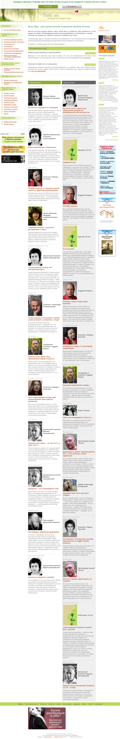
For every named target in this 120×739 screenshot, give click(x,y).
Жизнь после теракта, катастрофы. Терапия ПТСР (76, 86)
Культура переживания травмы (76, 385)
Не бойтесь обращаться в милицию (43, 107)
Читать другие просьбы (112, 139)
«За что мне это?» (32, 419)
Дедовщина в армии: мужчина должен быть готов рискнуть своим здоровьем (79, 454)
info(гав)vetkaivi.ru (48, 736)
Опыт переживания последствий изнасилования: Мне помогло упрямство (42, 399)
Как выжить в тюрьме (10, 109)
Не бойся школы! (70, 206)
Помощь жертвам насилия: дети (71, 517)
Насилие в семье (32, 205)
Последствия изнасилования (35, 378)
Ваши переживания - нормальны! (42, 147)
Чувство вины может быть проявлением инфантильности (41, 358)
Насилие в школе (32, 167)
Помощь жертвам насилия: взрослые (12, 69)
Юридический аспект (10, 122)
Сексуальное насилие (10, 98)
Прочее (6, 113)
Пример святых (8, 59)
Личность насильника (68, 662)
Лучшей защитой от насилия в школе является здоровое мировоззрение (43, 189)
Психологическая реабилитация (36, 555)
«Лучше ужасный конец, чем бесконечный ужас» (40, 268)
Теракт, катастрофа (9, 111)
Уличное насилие (67, 279)
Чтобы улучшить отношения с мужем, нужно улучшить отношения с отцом (44, 319)
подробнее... (115, 79)
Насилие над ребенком (11, 100)
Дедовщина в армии (33, 510)
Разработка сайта (58, 736)
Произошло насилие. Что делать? (36, 86)
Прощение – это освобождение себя (43, 489)
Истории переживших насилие (70, 137)
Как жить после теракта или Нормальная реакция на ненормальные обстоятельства (76, 110)
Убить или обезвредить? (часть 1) (77, 417)
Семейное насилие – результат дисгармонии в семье (41, 228)
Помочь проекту (104, 30)
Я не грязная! (68, 249)
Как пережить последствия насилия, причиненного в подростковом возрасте (78, 541)
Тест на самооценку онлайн (12, 30)
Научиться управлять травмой (41, 577)
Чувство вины (31, 336)
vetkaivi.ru (75, 735)
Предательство (69, 162)
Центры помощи (9, 124)
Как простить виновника (34, 465)
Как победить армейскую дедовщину (43, 532)
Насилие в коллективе (10, 107)
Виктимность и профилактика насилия (38, 245)
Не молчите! (86, 58)
